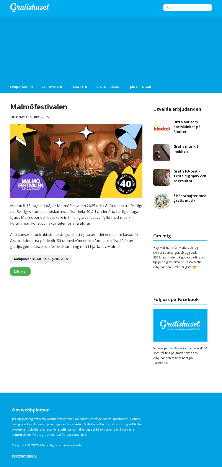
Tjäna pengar (139, 87)
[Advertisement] (111, 47)
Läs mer (20, 271)
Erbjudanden (21, 87)
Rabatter (79, 87)
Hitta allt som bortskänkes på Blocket (187, 127)
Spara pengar (107, 87)
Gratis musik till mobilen (187, 149)
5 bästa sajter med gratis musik (189, 198)
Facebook (175, 348)
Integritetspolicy (24, 456)
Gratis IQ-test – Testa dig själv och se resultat (189, 176)
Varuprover (51, 87)
